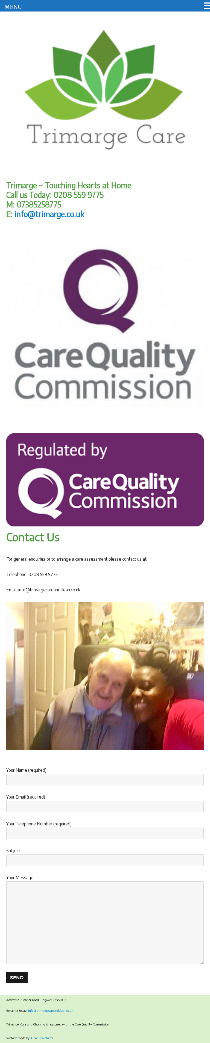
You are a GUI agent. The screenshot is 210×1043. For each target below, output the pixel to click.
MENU (13, 7)
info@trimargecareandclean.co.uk (51, 1010)
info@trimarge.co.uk (49, 214)
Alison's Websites (41, 1038)
